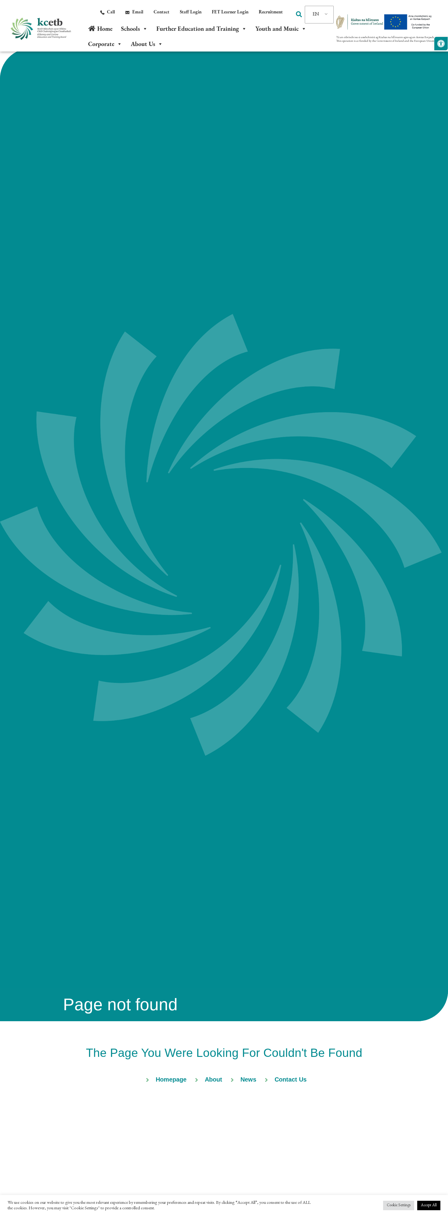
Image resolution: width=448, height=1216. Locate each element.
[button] (299, 14)
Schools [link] (130, 29)
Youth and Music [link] (277, 29)
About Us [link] (143, 44)
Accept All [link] (429, 1205)
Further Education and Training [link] (197, 29)
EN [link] (316, 14)
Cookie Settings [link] (399, 1205)
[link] (441, 44)
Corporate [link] (101, 44)
